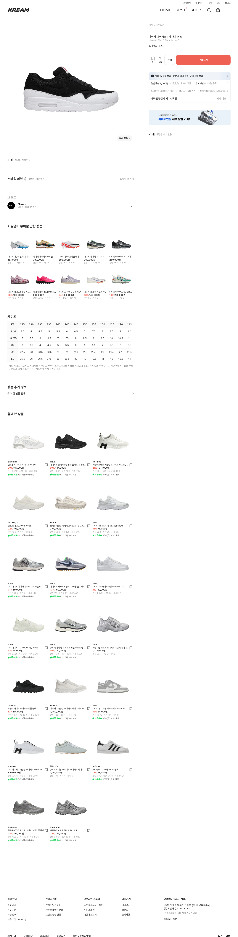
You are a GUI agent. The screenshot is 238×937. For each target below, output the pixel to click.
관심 (210, 2)
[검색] (209, 10)
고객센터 (187, 2)
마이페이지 (199, 2)
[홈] (18, 10)
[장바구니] (218, 10)
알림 (219, 2)
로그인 (228, 2)
